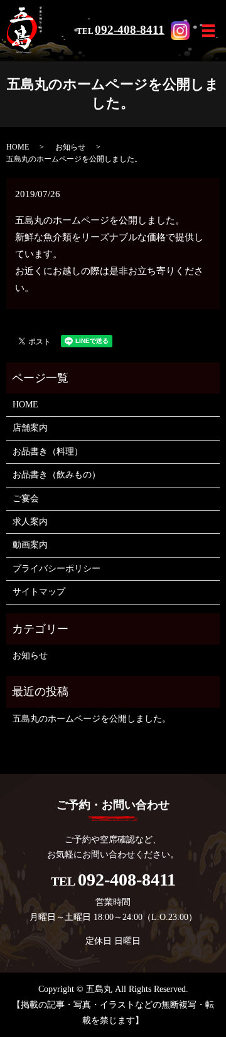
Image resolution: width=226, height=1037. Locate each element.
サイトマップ (39, 591)
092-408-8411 (129, 29)
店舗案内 (30, 427)
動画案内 (30, 544)
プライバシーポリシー (56, 568)
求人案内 (30, 521)
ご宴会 (26, 498)
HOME (17, 147)
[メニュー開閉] (208, 30)
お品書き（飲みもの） (56, 474)
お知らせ (70, 147)
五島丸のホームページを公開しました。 (92, 718)
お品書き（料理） (48, 451)
